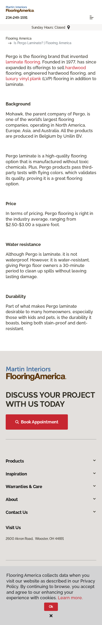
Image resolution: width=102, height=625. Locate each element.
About (12, 499)
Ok (51, 607)
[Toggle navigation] (91, 17)
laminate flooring (23, 61)
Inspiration (16, 473)
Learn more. (70, 597)
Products (15, 461)
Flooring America (19, 38)
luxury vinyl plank (23, 78)
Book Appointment (39, 421)
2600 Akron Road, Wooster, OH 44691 (35, 539)
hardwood (75, 67)
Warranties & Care (24, 486)
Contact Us (17, 512)
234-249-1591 (17, 18)
